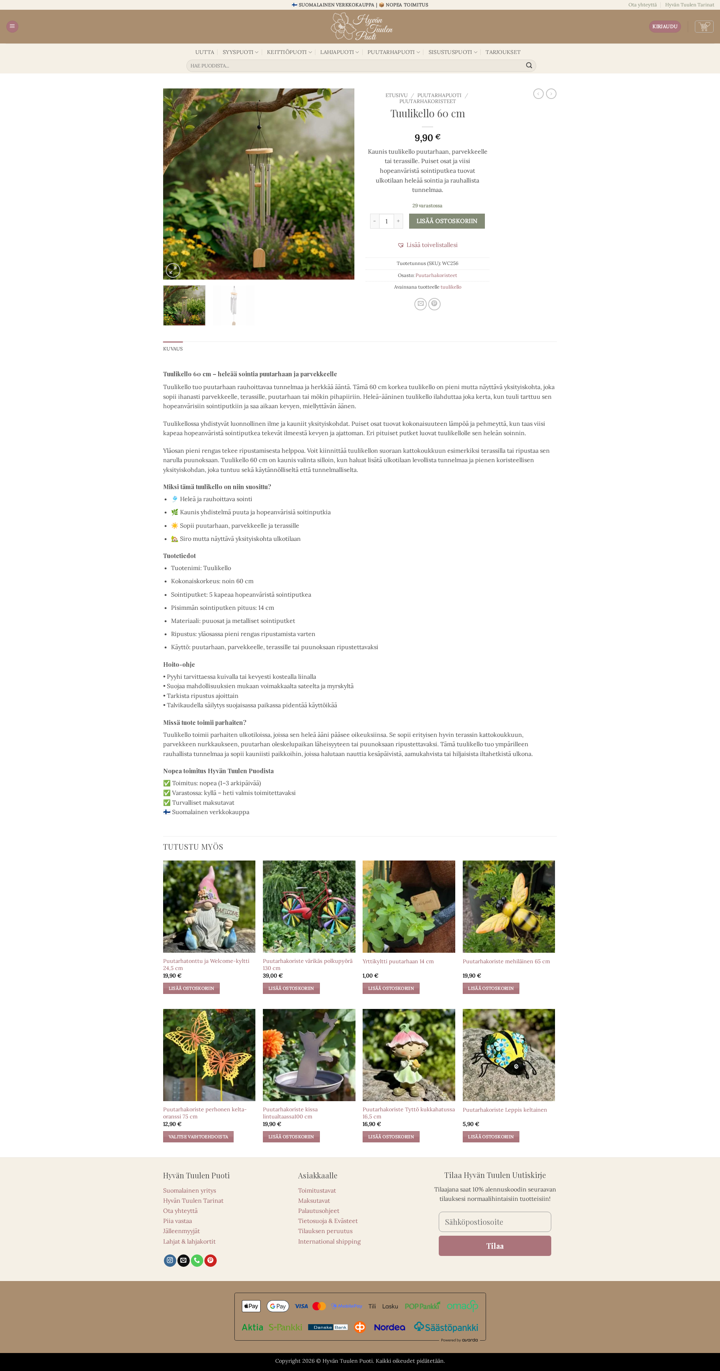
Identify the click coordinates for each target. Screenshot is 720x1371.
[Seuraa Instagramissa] (170, 1260)
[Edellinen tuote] (551, 93)
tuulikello (451, 287)
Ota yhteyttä (642, 4)
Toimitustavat (317, 1190)
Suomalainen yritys (189, 1190)
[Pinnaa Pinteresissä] (434, 304)
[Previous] (176, 184)
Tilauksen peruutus (325, 1231)
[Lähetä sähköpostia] (183, 1260)
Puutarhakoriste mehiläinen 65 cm (506, 961)
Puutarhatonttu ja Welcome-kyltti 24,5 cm (206, 964)
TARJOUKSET (503, 52)
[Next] (341, 184)
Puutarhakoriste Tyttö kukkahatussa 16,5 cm (409, 1113)
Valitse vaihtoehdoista (198, 1136)
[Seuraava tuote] (538, 93)
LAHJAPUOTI (337, 52)
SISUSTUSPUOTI (450, 52)
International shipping (329, 1241)
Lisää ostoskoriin (447, 221)
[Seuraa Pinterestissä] (210, 1260)
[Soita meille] (197, 1260)
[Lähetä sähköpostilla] (420, 304)
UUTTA (204, 52)
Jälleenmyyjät (181, 1231)
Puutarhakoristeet (427, 101)
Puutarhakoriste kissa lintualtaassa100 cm (290, 1113)
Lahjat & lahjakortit (189, 1241)
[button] (12, 27)
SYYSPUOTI (238, 52)
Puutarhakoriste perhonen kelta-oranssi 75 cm (205, 1113)
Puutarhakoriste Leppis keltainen (505, 1109)
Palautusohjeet (318, 1210)
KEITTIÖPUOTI (287, 52)
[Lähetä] (529, 66)
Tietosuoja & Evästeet (328, 1220)
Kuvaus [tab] (173, 349)
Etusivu (397, 95)
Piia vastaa (177, 1220)
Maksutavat (314, 1200)
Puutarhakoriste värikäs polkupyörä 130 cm (307, 964)
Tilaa (495, 1246)
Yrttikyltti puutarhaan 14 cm (398, 961)
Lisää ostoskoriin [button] (191, 988)
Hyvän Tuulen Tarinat (689, 4)
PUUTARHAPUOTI (391, 52)
